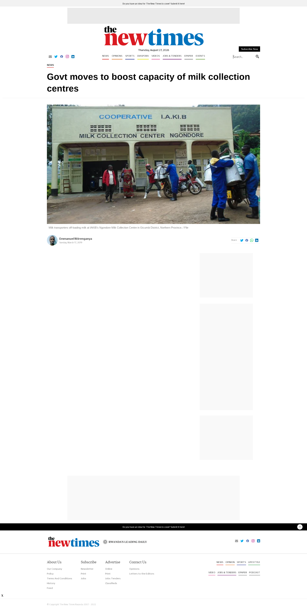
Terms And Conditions (59, 578)
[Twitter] (56, 57)
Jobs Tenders (113, 578)
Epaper (188, 55)
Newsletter (87, 568)
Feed (50, 588)
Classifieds (111, 583)
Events (200, 55)
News (105, 55)
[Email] (50, 57)
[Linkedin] (72, 57)
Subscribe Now (249, 49)
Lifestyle (254, 562)
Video (211, 572)
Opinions (117, 55)
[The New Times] (154, 45)
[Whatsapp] (251, 240)
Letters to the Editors (141, 573)
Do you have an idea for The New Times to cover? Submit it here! (154, 3)
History (51, 583)
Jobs (83, 578)
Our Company (54, 568)
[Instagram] (67, 57)
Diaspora (143, 55)
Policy (50, 573)
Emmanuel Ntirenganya (75, 238)
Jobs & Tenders (172, 55)
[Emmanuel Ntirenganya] (52, 244)
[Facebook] (61, 57)
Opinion (230, 562)
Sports (129, 55)
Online (108, 568)
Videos (156, 55)
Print (83, 573)
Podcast (254, 572)
